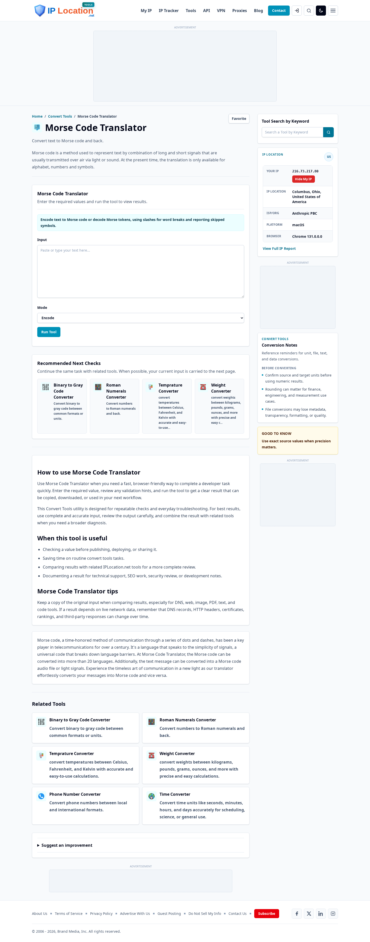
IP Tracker (169, 10)
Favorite (239, 118)
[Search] (309, 11)
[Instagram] (333, 914)
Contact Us (238, 913)
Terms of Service (69, 913)
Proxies (239, 10)
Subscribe (266, 913)
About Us (39, 913)
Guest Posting (169, 913)
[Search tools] (328, 132)
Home (37, 116)
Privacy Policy (101, 913)
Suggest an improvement (67, 845)
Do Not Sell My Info (205, 913)
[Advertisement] (185, 66)
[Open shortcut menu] (333, 11)
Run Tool (48, 331)
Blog (258, 10)
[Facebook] (297, 914)
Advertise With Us (135, 913)
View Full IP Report (279, 248)
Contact (279, 10)
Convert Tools (60, 116)
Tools (191, 10)
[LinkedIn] (321, 914)
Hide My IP (303, 179)
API (206, 10)
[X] (309, 914)
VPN (221, 10)
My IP (146, 10)
